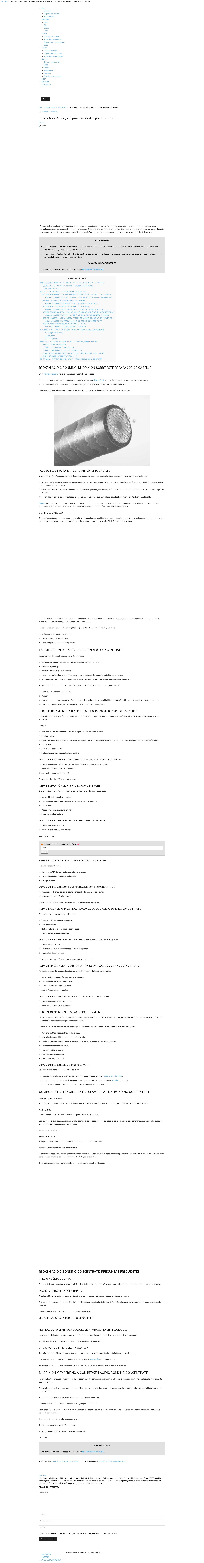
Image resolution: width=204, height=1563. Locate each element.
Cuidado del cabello (51, 36)
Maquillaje (45, 19)
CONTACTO (46, 85)
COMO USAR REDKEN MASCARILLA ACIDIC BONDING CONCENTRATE (73, 321)
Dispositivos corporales (53, 53)
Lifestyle (44, 59)
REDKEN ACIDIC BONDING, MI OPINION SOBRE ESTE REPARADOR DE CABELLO (72, 283)
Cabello (44, 34)
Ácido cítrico (50, 336)
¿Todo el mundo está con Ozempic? (65, 1461)
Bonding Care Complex (54, 333)
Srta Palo (41, 122)
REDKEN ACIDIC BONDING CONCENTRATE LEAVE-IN (64, 324)
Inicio (41, 107)
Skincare (47, 11)
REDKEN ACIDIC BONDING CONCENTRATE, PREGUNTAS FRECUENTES (68, 341)
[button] (39, 4)
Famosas (47, 73)
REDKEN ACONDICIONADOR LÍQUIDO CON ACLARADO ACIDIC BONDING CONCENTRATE (79, 312)
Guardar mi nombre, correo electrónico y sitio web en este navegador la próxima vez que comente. (79, 1533)
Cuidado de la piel (51, 51)
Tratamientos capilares (52, 39)
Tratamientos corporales (53, 56)
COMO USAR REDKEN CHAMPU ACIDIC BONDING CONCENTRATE (72, 303)
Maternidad (48, 70)
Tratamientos (49, 16)
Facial (46, 22)
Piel (42, 8)
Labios (46, 28)
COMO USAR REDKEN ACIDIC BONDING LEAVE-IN (65, 327)
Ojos (45, 25)
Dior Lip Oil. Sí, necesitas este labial (112, 1461)
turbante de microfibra (113, 1076)
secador (115, 1080)
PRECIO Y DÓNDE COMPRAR (54, 344)
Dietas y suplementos (52, 62)
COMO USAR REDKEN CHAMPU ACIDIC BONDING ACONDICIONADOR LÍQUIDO (77, 315)
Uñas (46, 31)
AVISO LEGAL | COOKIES (51, 1560)
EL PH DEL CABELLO (51, 289)
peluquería (94, 1359)
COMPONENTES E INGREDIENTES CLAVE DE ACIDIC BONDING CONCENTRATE (72, 330)
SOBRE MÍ (45, 82)
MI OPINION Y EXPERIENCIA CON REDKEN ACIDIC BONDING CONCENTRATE (71, 359)
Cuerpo (44, 48)
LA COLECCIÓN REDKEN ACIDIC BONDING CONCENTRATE (64, 292)
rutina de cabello (51, 374)
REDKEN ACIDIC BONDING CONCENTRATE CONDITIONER (66, 306)
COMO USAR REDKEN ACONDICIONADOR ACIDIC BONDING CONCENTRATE (76, 309)
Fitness (46, 68)
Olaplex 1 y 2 (99, 380)
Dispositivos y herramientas (54, 42)
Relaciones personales (52, 76)
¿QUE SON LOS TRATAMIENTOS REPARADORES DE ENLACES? (68, 286)
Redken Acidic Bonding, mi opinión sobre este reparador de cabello (78, 118)
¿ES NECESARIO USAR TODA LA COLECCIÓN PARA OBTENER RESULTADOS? (74, 353)
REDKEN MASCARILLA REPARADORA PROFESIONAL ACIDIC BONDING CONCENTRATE (77, 318)
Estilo (46, 45)
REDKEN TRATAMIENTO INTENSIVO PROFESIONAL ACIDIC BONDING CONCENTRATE (77, 295)
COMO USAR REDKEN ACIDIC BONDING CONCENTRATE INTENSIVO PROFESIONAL (78, 297)
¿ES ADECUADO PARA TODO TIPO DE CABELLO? (62, 350)
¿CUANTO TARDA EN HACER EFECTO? (58, 347)
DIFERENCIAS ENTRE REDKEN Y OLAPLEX (60, 356)
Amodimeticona (51, 338)
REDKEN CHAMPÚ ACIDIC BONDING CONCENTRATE (64, 300)
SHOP (43, 79)
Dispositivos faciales (52, 14)
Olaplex (42, 503)
